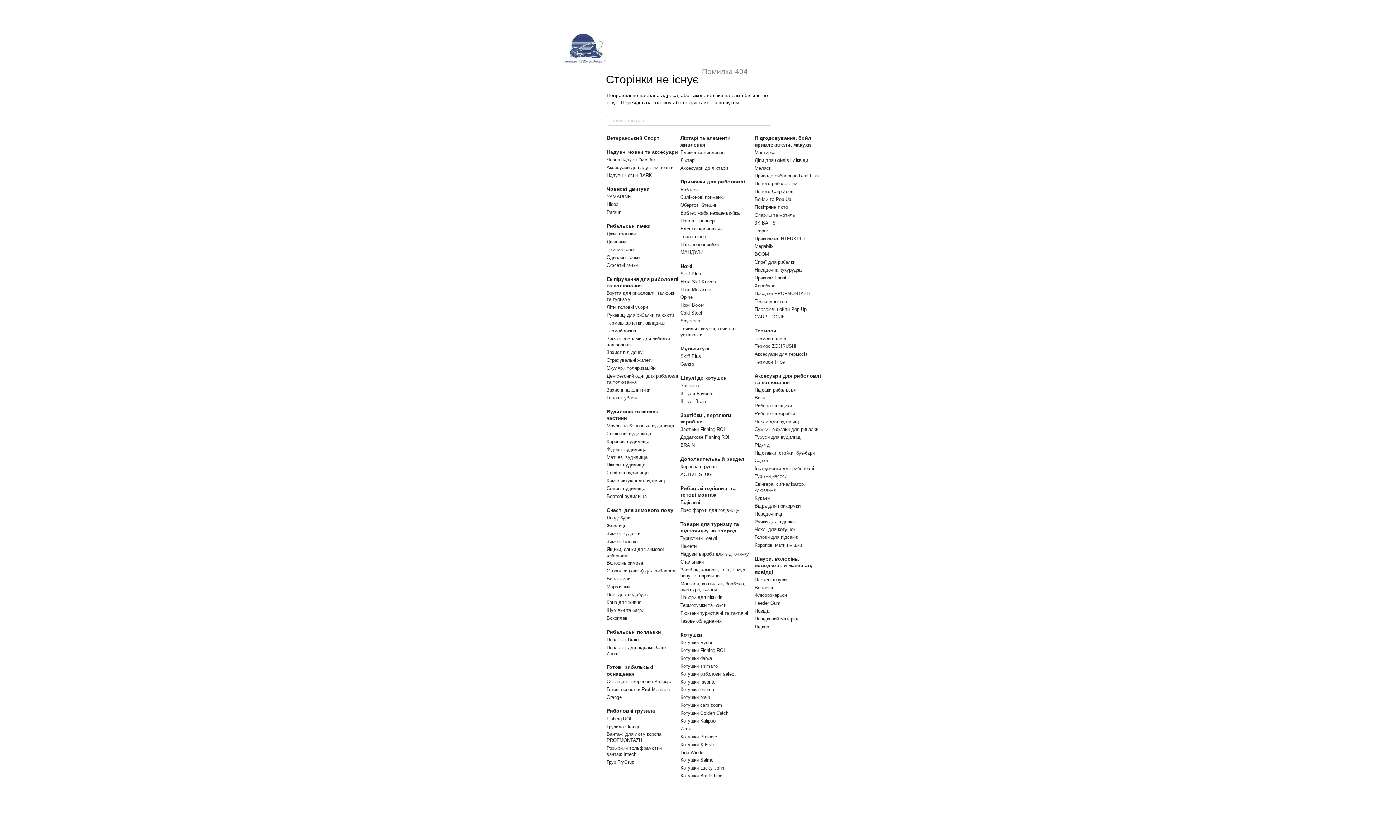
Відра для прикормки (778, 506)
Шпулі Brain (693, 401)
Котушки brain (695, 697)
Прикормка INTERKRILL (780, 238)
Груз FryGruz (620, 762)
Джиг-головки (621, 233)
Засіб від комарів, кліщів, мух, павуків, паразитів (713, 573)
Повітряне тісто (771, 207)
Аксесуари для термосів (781, 354)
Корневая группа (698, 466)
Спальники (692, 562)
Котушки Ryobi (696, 642)
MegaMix (764, 246)
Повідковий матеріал (777, 619)
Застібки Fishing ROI (702, 429)
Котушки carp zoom (701, 705)
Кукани (762, 498)
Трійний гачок (621, 249)
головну (662, 102)
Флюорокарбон (771, 595)
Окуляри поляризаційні (631, 368)
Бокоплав (617, 618)
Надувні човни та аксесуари (642, 152)
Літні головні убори (627, 307)
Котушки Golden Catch (704, 713)
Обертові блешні (698, 205)
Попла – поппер (697, 221)
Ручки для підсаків (775, 521)
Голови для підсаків (776, 537)
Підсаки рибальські (776, 390)
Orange (614, 697)
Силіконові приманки (702, 197)
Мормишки (618, 586)
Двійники (616, 241)
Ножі (686, 266)
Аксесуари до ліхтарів (704, 168)
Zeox (685, 729)
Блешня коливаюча (701, 228)
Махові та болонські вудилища (640, 425)
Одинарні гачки (623, 257)
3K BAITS (765, 223)
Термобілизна (621, 331)
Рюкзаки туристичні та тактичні (714, 613)
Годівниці (690, 502)
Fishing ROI (619, 718)
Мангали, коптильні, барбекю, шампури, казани (712, 587)
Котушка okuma (697, 689)
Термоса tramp (770, 338)
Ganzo (687, 364)
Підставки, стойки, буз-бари (785, 453)
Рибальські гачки (629, 226)
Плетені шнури (771, 580)
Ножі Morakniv (695, 289)
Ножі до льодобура (627, 594)
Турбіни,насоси (771, 476)
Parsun (614, 212)
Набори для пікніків (701, 597)
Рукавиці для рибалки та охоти (640, 315)
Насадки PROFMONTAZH (782, 293)
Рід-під (762, 445)
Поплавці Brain (623, 639)
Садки (761, 460)
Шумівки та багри (625, 610)
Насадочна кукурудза (778, 270)
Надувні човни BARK (629, 175)
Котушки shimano (699, 666)
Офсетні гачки (622, 265)
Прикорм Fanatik (772, 278)
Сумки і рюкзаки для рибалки (786, 429)
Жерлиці (616, 525)
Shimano (689, 385)
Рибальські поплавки (634, 632)
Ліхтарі (688, 160)
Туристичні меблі (698, 538)
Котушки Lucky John (702, 768)
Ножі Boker (692, 305)
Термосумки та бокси (703, 605)
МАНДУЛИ (691, 252)
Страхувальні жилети (630, 360)
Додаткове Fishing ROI (705, 437)
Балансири (618, 578)
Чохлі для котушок (775, 529)
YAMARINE (619, 197)
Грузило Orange (623, 726)
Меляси (763, 168)
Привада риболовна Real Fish (787, 175)
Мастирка (765, 152)
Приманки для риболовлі (712, 181)
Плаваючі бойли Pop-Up (781, 309)
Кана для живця (624, 602)
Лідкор (762, 626)
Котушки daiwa (696, 658)
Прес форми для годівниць (709, 510)
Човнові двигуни (628, 189)
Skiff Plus (690, 274)
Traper (761, 231)
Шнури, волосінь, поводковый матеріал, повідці (783, 565)
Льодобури (618, 518)
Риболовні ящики (773, 405)
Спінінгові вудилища (629, 433)
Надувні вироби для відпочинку (714, 554)
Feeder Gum (767, 603)
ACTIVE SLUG (696, 474)
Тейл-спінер (693, 236)
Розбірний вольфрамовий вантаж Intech (634, 751)
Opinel (687, 297)
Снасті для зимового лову (640, 510)
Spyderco (690, 320)
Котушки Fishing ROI (702, 650)
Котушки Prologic (698, 736)
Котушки (691, 635)
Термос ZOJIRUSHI (776, 346)
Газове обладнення (701, 621)
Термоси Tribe (770, 362)
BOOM (762, 254)
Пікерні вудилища (626, 465)
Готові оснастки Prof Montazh (638, 689)
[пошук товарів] (765, 120)
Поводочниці (768, 514)
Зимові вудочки (623, 533)
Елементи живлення (702, 152)
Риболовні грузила (631, 711)
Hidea (612, 204)
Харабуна (765, 285)
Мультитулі (695, 348)
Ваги (760, 398)
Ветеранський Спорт (633, 138)
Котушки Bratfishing (701, 775)
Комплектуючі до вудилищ (636, 480)
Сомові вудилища (626, 488)
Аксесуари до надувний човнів (640, 167)
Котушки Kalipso (698, 721)
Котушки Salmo (696, 760)
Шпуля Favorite (696, 393)
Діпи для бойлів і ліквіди (781, 160)
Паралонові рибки (699, 244)
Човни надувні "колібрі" (632, 159)
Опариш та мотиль (775, 215)
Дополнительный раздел (712, 459)
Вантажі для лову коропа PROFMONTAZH (634, 737)
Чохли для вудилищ (777, 421)
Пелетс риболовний (776, 183)
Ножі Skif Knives (698, 281)
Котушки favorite (698, 682)
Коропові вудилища (628, 441)
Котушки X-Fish (697, 744)
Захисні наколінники (628, 390)
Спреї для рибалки (775, 262)
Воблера (689, 189)
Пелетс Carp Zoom (775, 191)
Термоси (766, 331)
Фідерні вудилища (626, 449)
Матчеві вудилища (627, 457)
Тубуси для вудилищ (778, 437)
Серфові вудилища (628, 472)
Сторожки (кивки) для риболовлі (642, 571)
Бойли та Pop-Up (773, 199)
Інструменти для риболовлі (784, 468)
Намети (688, 546)
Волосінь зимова (625, 563)
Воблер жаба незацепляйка (710, 213)
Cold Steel (691, 313)
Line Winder (692, 752)
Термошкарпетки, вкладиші (636, 323)
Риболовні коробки (775, 413)
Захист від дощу (625, 352)
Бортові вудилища (627, 496)
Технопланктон (771, 301)
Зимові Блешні (623, 541)
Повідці (762, 611)
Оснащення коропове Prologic (639, 681)
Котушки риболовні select (708, 674)
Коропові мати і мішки (778, 545)
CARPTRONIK (770, 317)
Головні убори (622, 398)
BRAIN (687, 445)
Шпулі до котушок (703, 378)
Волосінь (764, 587)
